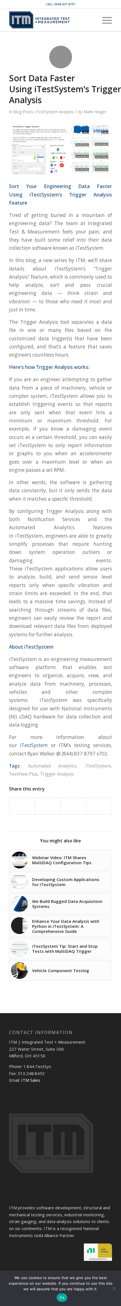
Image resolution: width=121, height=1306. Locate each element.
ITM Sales (30, 1080)
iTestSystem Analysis (54, 111)
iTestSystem (34, 745)
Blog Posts (23, 111)
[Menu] (104, 20)
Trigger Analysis (57, 774)
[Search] (91, 20)
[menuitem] (91, 20)
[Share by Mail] (99, 806)
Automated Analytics (52, 766)
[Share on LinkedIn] (73, 806)
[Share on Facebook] (22, 806)
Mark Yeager (95, 111)
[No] (114, 1288)
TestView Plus (23, 774)
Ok (61, 1297)
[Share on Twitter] (47, 806)
